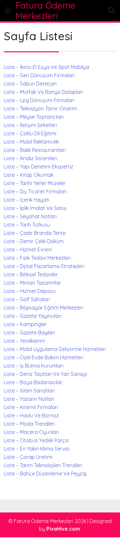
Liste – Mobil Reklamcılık (31, 141)
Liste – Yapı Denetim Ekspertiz (38, 166)
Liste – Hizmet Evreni (28, 249)
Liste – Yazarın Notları (29, 399)
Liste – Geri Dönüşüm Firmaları (39, 75)
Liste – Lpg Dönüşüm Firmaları (39, 100)
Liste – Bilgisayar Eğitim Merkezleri (43, 307)
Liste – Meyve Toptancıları (34, 117)
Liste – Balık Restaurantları (35, 150)
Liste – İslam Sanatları (29, 390)
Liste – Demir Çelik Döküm (34, 241)
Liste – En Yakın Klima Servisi (36, 448)
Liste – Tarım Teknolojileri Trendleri (43, 465)
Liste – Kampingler (25, 324)
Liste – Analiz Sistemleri (30, 158)
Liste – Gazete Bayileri (29, 332)
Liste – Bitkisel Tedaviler (31, 274)
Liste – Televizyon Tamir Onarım (40, 108)
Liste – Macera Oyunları (31, 432)
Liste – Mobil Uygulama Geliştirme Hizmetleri (55, 349)
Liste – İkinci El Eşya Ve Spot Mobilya (46, 67)
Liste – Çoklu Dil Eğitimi (30, 133)
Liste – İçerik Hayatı (26, 200)
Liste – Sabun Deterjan (30, 83)
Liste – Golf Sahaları (27, 299)
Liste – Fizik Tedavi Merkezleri (37, 258)
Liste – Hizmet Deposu (30, 291)
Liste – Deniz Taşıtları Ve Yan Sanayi (45, 374)
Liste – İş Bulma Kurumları (33, 365)
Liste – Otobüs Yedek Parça (36, 440)
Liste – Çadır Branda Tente (35, 233)
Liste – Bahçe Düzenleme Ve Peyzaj (45, 473)
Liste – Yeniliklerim (24, 341)
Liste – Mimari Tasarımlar (32, 283)
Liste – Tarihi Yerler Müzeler (35, 183)
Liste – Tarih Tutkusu (27, 224)
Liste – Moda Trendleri (29, 424)
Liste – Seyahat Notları (30, 216)
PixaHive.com (63, 529)
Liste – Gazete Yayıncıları (32, 316)
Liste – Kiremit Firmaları (31, 407)
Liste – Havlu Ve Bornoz (31, 415)
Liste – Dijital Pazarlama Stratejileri (44, 266)
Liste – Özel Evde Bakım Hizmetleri (43, 357)
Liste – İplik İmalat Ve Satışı (35, 208)
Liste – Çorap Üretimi (28, 457)
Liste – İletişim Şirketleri (30, 125)
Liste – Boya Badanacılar (33, 382)
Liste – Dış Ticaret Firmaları (35, 191)
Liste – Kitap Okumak (28, 175)
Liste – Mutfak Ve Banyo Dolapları (43, 92)
